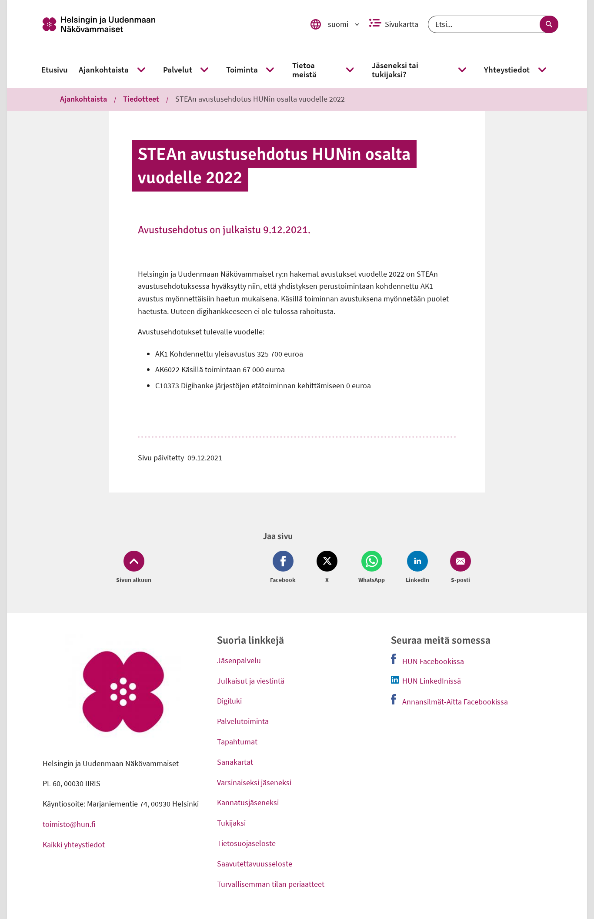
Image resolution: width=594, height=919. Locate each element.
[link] (166, 24)
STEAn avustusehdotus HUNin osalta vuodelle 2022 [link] (260, 99)
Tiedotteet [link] (141, 99)
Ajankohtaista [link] (83, 99)
